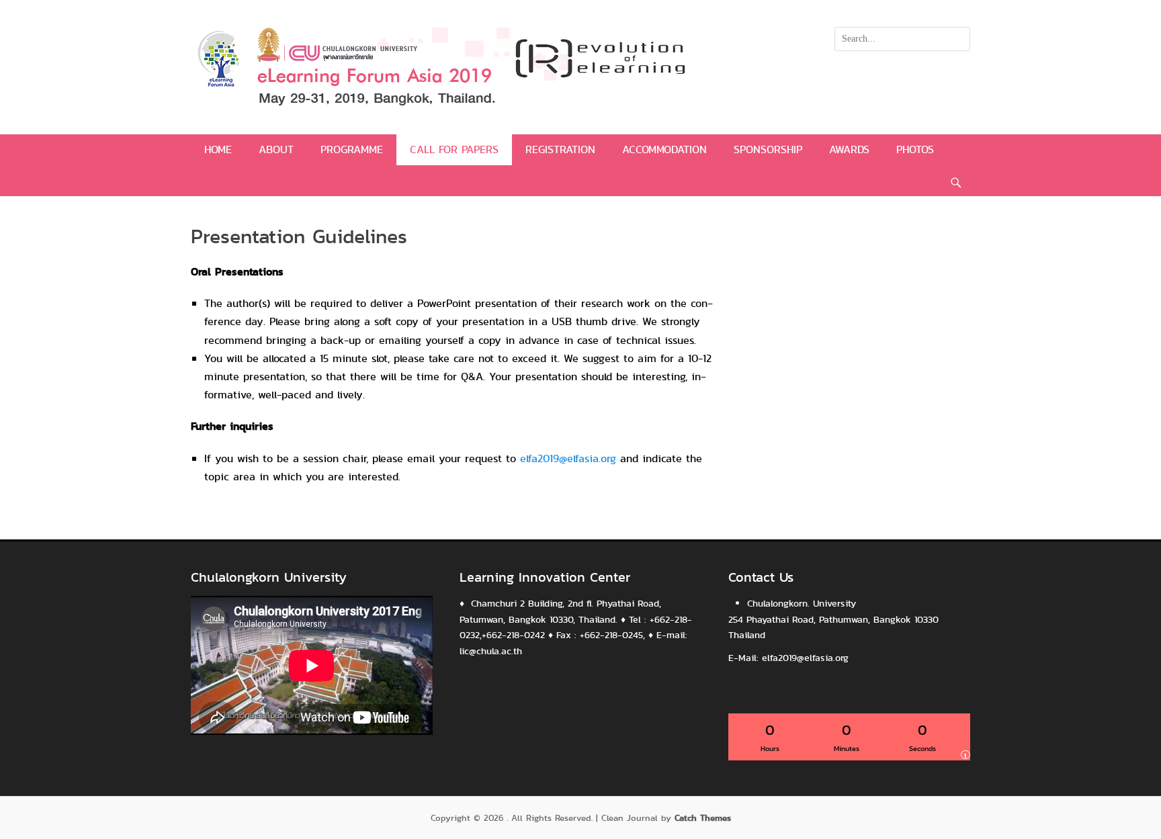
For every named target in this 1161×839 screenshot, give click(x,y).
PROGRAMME (351, 149)
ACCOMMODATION (664, 149)
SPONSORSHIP (768, 149)
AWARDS (849, 149)
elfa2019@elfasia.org (568, 458)
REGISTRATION (560, 149)
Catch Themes (703, 817)
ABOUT (276, 149)
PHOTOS (915, 149)
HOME (218, 149)
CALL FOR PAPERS (454, 149)
